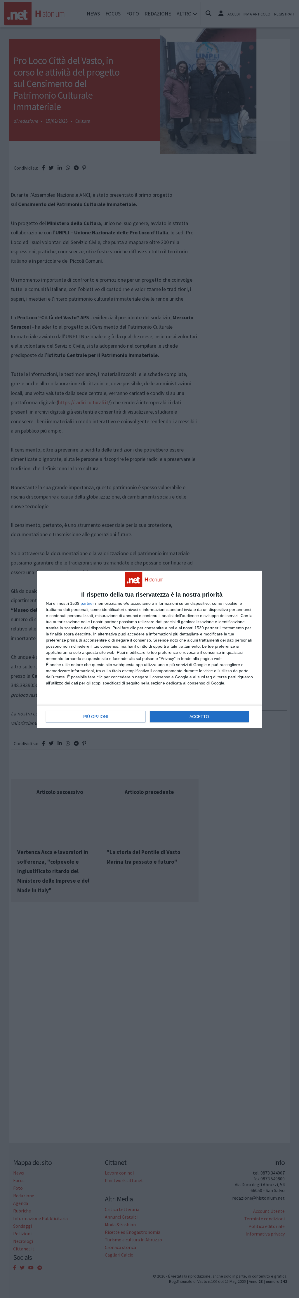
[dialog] (149, 649)
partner (87, 603)
